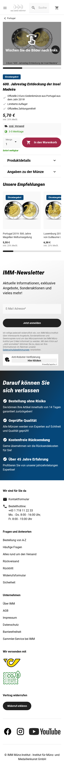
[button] (5, 8)
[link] (18, 8)
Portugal (11, 18)
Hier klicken (34, 360)
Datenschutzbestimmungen (16, 350)
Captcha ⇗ (49, 364)
